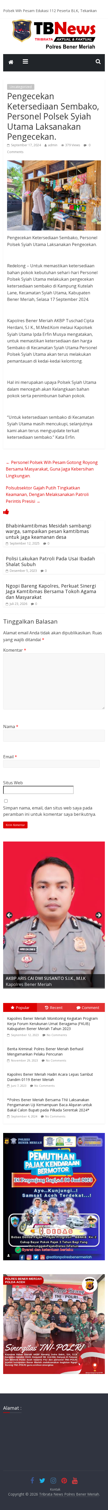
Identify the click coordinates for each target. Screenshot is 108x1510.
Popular (23, 1007)
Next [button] (98, 915)
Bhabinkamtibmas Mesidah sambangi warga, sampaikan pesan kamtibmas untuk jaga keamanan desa (48, 531)
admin (52, 145)
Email (10, 757)
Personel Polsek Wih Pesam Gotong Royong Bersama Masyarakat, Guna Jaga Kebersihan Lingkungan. (52, 469)
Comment (90, 1007)
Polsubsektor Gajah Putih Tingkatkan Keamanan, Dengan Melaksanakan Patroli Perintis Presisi (47, 494)
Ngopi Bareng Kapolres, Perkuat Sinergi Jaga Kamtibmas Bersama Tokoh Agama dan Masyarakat (51, 591)
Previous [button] (10, 915)
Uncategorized (21, 87)
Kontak (55, 1489)
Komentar (14, 650)
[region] (54, 917)
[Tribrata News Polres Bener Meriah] (11, 62)
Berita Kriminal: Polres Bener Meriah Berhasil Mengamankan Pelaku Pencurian (45, 1051)
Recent (56, 1007)
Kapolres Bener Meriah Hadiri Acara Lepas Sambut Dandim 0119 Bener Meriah (50, 1077)
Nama (10, 726)
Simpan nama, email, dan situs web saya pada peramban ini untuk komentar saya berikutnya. (49, 811)
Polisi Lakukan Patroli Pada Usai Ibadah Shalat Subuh (50, 561)
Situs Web (13, 783)
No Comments (57, 1035)
